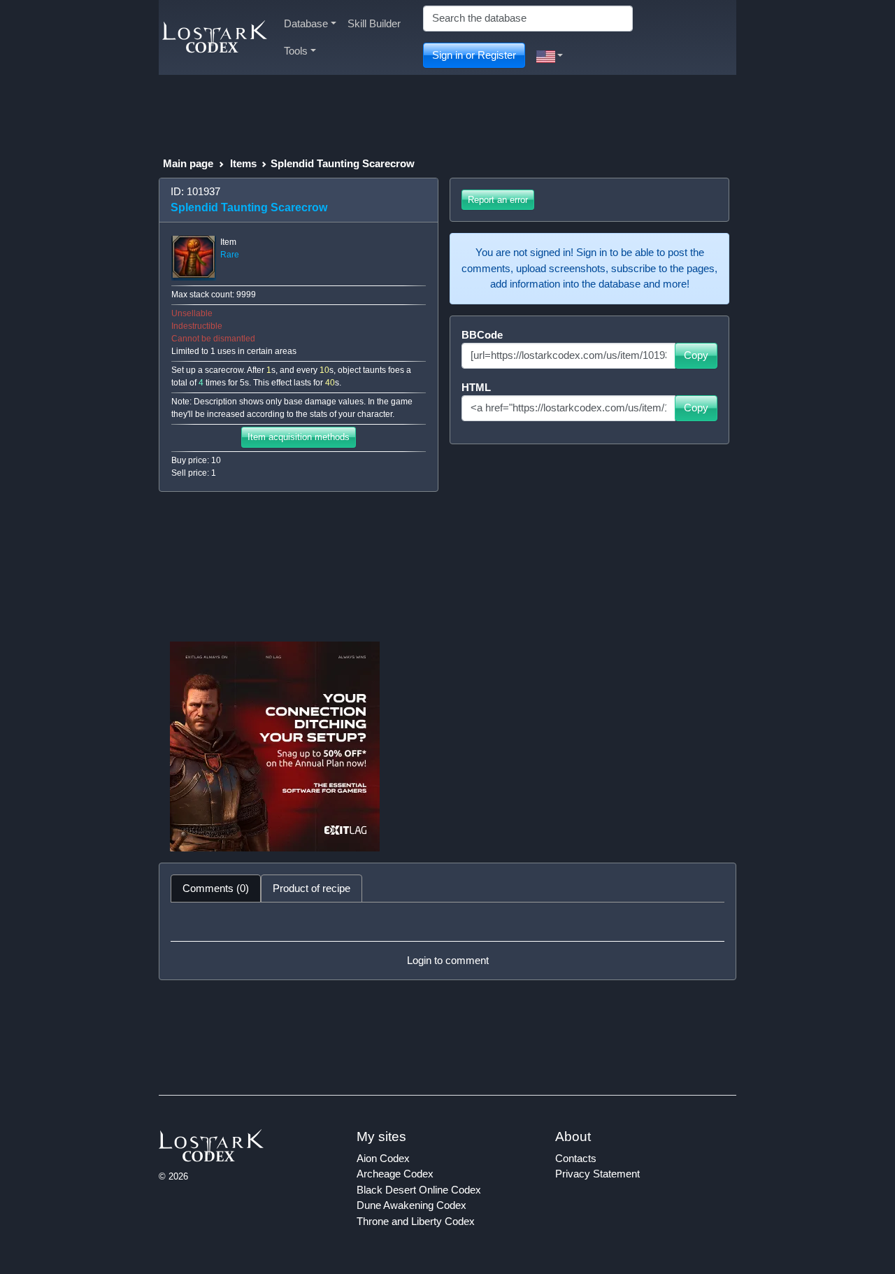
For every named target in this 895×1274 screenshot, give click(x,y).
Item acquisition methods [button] (299, 437)
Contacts (575, 1158)
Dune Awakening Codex (411, 1205)
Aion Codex (383, 1158)
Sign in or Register (474, 55)
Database (306, 23)
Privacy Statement (597, 1174)
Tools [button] (296, 51)
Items (243, 163)
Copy (696, 355)
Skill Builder (374, 23)
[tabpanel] (447, 941)
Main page (188, 163)
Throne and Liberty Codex (416, 1221)
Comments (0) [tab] (215, 888)
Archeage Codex (395, 1174)
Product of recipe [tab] (311, 888)
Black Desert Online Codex (419, 1190)
